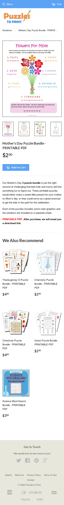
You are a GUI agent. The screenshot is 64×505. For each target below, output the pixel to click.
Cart (59, 4)
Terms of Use (50, 474)
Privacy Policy (34, 474)
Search (8, 474)
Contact (30, 479)
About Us (19, 474)
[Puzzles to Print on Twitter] (18, 461)
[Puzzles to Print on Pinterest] (36, 461)
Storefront (7, 30)
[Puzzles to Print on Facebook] (27, 461)
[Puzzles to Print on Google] (45, 461)
